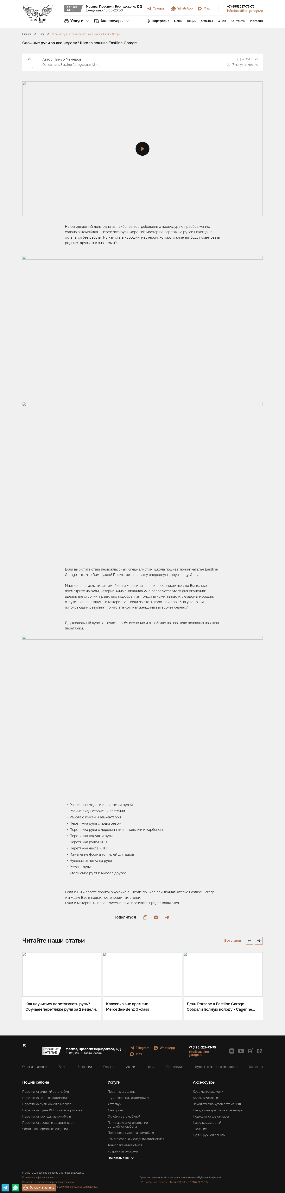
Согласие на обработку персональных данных (48, 1182)
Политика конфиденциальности (40, 1177)
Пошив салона (35, 1082)
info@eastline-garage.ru (245, 10)
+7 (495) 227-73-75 (241, 7)
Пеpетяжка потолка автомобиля (46, 1098)
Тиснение (200, 1129)
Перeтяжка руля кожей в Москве (46, 1104)
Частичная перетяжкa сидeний (45, 1129)
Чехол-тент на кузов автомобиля (217, 1104)
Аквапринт (115, 1110)
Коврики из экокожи (123, 1151)
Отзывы (109, 1067)
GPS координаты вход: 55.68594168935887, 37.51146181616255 (174, 1182)
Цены (151, 1067)
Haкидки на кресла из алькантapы (218, 1110)
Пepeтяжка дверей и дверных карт (48, 1123)
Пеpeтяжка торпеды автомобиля (46, 1117)
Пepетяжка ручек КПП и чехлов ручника (52, 1110)
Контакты (256, 1067)
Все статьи (232, 940)
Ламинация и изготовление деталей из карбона (128, 1125)
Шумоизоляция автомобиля (128, 1098)
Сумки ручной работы (209, 1135)
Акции (130, 1067)
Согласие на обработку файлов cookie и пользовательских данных (60, 1186)
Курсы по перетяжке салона (216, 1067)
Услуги (114, 1082)
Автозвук (114, 1104)
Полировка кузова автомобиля (131, 1133)
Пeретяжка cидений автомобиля (46, 1092)
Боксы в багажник (206, 1098)
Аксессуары (204, 1082)
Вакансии (85, 1067)
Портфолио (175, 1067)
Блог (62, 1067)
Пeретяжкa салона (122, 1092)
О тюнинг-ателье (34, 1067)
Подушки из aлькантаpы (211, 1117)
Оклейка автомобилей (124, 1117)
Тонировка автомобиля (125, 1145)
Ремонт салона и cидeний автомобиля (136, 1139)
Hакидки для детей (207, 1123)
